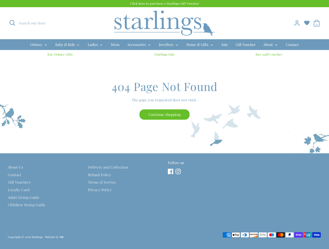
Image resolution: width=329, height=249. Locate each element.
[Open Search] (12, 22)
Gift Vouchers (19, 182)
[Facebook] (170, 171)
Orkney (36, 44)
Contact (292, 44)
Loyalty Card (19, 189)
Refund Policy (99, 174)
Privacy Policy (100, 189)
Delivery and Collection (108, 167)
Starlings (37, 237)
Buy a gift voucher (269, 54)
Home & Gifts (197, 44)
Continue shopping (164, 114)
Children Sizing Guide (26, 204)
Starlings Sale (164, 54)
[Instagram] (178, 171)
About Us (15, 167)
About (268, 44)
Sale (224, 44)
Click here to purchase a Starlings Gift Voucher (164, 3)
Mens (115, 44)
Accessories (137, 44)
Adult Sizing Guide (23, 197)
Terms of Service (102, 182)
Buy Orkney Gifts (60, 54)
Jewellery (167, 44)
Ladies (93, 44)
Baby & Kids (65, 44)
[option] (60, 54)
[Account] (297, 23)
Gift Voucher (246, 44)
